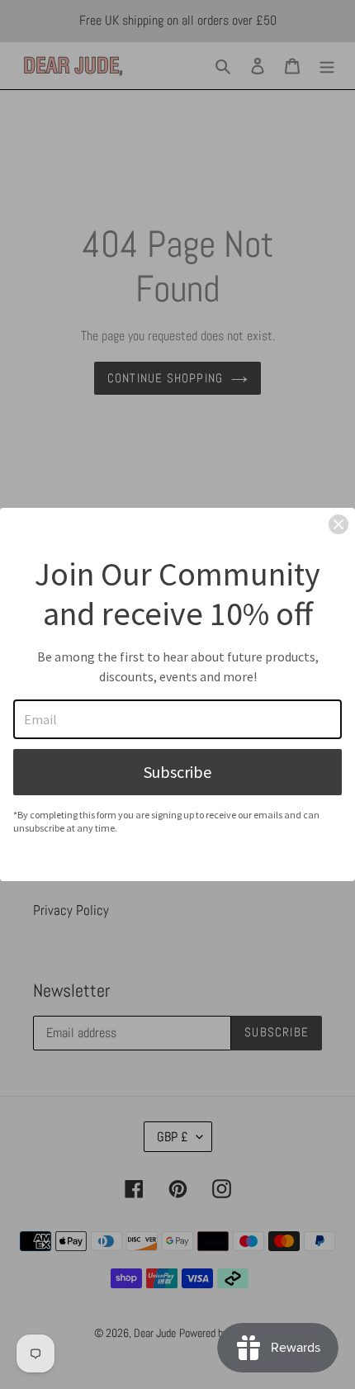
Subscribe (177, 771)
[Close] (338, 524)
